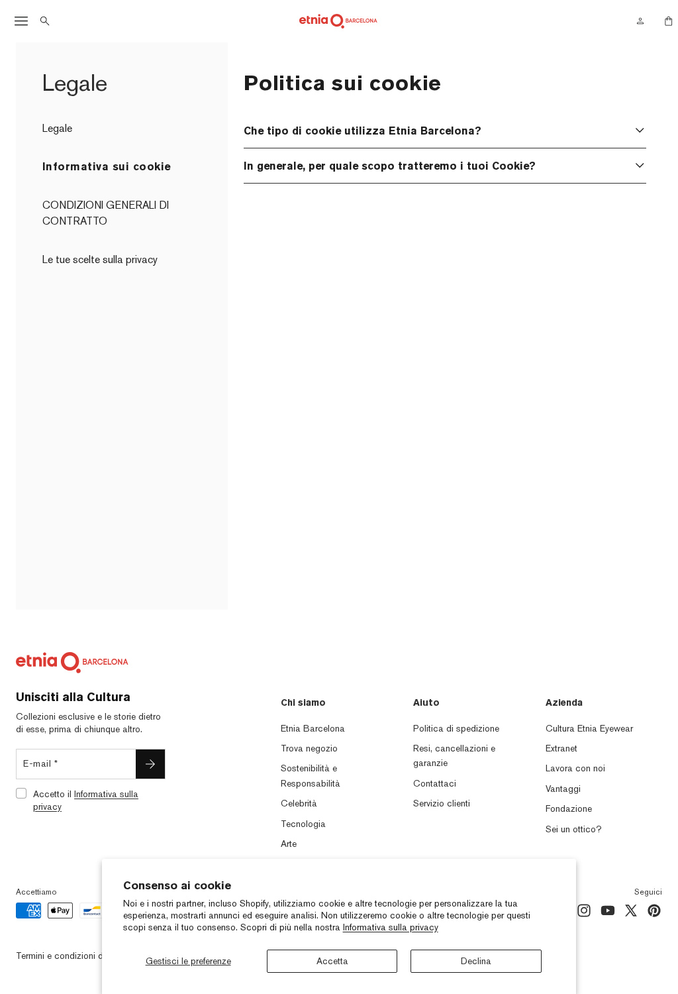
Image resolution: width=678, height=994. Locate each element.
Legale (57, 128)
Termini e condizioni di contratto (80, 955)
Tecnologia (303, 823)
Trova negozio (309, 748)
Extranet (561, 748)
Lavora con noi (575, 768)
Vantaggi (563, 788)
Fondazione (569, 808)
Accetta (332, 961)
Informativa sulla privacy (390, 927)
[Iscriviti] (150, 764)
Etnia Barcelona (313, 728)
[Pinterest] (654, 910)
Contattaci (434, 783)
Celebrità (299, 803)
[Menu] (21, 21)
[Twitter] (631, 910)
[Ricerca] (45, 21)
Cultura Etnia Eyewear (589, 728)
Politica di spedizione (456, 728)
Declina (476, 961)
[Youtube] (608, 910)
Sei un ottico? (574, 829)
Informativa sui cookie (106, 166)
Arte (289, 843)
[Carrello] (665, 21)
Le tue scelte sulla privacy (100, 259)
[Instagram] (584, 910)
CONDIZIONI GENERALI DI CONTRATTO (105, 213)
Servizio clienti (441, 803)
